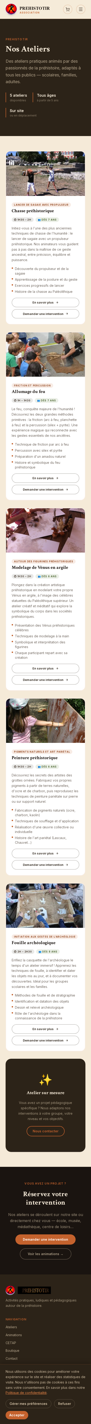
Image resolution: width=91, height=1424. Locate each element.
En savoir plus (43, 302)
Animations (14, 1335)
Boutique (12, 1350)
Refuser (64, 1404)
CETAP (11, 1343)
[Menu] (80, 9)
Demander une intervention (43, 314)
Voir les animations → (45, 1254)
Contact (12, 1358)
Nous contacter (46, 1131)
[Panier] (67, 9)
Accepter (16, 1415)
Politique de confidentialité (26, 1393)
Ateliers (11, 1327)
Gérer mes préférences (28, 1404)
